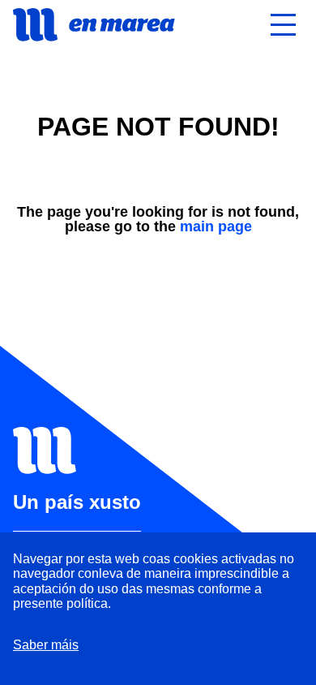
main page (216, 226)
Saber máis (46, 645)
